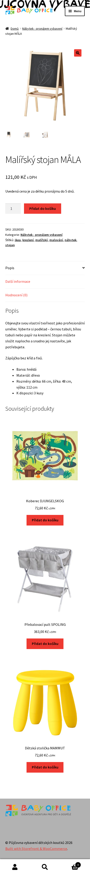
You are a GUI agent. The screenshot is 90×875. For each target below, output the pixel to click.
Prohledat (45, 867)
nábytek (70, 240)
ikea (18, 240)
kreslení (28, 240)
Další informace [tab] (17, 281)
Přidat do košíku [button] (45, 520)
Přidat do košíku (42, 208)
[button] (77, 53)
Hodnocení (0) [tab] (16, 295)
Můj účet (15, 867)
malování (56, 240)
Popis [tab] (9, 268)
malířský (41, 240)
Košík (69, 863)
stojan (10, 245)
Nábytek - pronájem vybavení (42, 28)
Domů (15, 28)
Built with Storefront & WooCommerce (36, 848)
